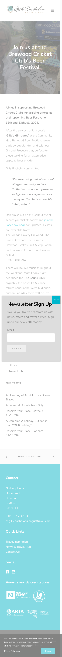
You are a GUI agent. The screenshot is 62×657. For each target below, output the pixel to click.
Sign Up (16, 348)
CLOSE (56, 299)
